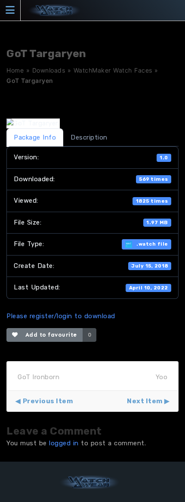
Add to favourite (49, 335)
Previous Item (48, 401)
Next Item (145, 401)
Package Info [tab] (35, 137)
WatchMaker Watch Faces (113, 70)
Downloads (48, 70)
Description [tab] (89, 137)
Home (15, 70)
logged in (64, 443)
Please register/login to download (60, 316)
